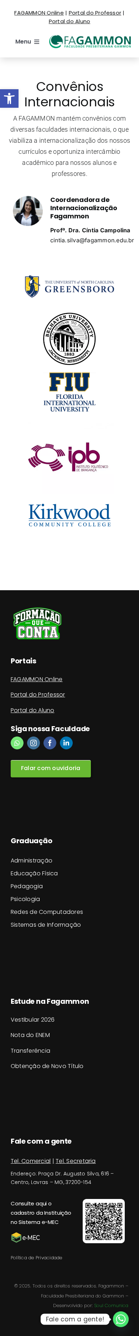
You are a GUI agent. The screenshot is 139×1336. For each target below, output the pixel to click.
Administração (31, 860)
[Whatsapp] (121, 1319)
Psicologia (25, 899)
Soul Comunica (111, 1305)
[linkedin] (66, 743)
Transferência (30, 1051)
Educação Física (34, 873)
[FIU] (69, 375)
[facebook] (49, 743)
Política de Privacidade (36, 1257)
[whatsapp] (17, 743)
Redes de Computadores (47, 912)
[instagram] (33, 743)
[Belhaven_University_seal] (69, 315)
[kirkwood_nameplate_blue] (69, 503)
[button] (9, 98)
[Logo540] (90, 37)
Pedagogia (27, 886)
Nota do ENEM (30, 1035)
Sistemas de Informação (46, 925)
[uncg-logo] (69, 278)
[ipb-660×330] (69, 423)
